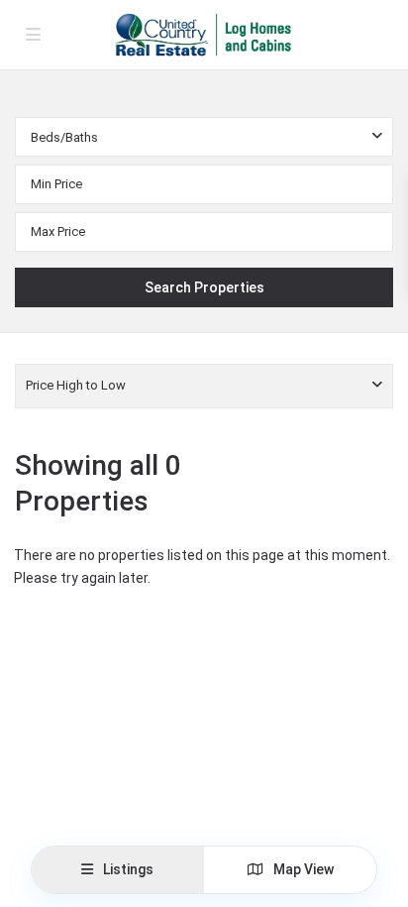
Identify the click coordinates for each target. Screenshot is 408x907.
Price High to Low (76, 385)
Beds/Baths (64, 137)
